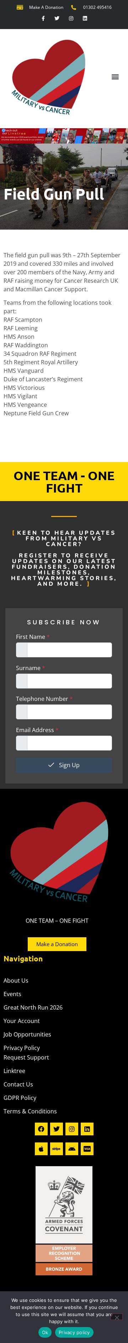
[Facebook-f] (43, 19)
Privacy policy (74, 1332)
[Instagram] (71, 19)
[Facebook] (41, 1129)
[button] (115, 77)
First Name (33, 637)
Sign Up (69, 765)
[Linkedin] (85, 19)
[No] (117, 1317)
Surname (30, 668)
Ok (45, 1332)
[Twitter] (57, 19)
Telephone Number (44, 699)
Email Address (37, 730)
